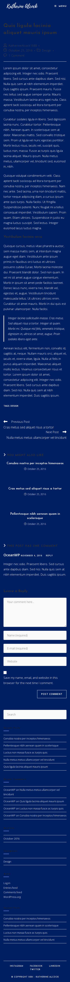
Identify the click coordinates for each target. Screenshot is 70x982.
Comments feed (13, 892)
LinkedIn (54, 966)
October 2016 (11, 838)
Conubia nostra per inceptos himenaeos (35, 463)
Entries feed (11, 887)
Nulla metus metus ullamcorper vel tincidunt (29, 759)
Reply (49, 555)
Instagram (16, 966)
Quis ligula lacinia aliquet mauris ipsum (26, 766)
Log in (7, 883)
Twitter (35, 970)
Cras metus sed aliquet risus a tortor (35, 488)
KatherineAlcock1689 (23, 45)
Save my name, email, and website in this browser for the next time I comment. (31, 680)
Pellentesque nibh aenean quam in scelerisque (35, 516)
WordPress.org (12, 897)
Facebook (36, 966)
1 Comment (17, 55)
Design (46, 50)
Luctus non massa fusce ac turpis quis (25, 752)
